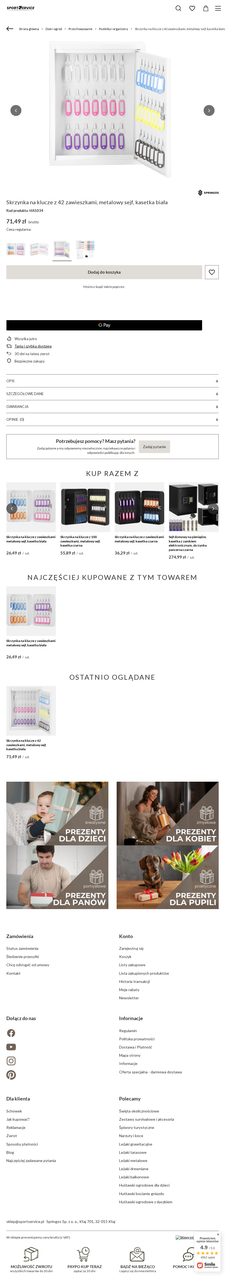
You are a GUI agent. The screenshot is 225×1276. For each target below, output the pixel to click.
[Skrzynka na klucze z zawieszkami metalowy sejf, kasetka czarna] (140, 507)
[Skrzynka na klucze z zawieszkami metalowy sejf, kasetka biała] (31, 507)
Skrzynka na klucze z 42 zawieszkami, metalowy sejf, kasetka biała (26, 744)
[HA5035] (85, 250)
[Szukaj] (178, 8)
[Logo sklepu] (20, 8)
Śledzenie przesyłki (22, 956)
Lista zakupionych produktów (144, 973)
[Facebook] (56, 1034)
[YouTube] (56, 1048)
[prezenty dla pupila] (168, 877)
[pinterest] (56, 1075)
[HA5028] (16, 250)
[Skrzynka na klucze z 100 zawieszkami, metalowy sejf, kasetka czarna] (85, 507)
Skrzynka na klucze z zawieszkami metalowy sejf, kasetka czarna (139, 539)
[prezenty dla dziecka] (57, 813)
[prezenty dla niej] (168, 813)
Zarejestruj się (131, 948)
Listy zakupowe (132, 964)
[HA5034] (62, 250)
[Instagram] (56, 1061)
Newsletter (129, 997)
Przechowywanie (80, 29)
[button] (15, 110)
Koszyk (125, 956)
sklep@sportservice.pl (25, 1221)
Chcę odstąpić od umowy (27, 964)
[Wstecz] (10, 29)
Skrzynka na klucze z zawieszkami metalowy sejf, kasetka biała (30, 539)
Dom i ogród (54, 29)
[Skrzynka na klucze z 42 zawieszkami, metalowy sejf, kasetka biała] (31, 711)
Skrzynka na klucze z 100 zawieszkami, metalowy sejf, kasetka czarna (80, 541)
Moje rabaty (129, 989)
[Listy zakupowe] (192, 8)
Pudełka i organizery (113, 29)
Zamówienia (19, 936)
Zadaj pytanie (154, 446)
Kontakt (13, 973)
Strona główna (29, 29)
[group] (112, 110)
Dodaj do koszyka (104, 272)
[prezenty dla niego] (57, 877)
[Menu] (219, 8)
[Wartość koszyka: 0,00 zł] (206, 8)
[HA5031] (39, 250)
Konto (126, 936)
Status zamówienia (22, 948)
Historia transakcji (134, 981)
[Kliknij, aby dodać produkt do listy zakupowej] (212, 272)
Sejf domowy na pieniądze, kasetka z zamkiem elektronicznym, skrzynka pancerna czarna (188, 543)
